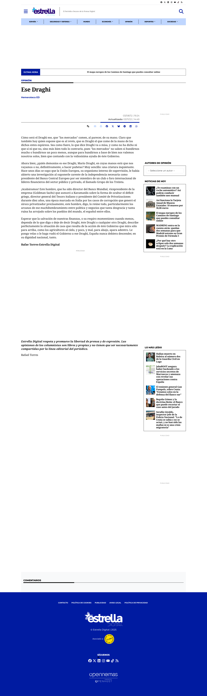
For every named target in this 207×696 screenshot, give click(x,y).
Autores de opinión (158, 163)
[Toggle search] (181, 11)
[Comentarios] (88, 126)
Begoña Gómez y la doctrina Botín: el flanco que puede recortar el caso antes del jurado (169, 403)
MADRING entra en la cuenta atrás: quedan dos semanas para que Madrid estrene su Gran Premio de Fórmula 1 (169, 230)
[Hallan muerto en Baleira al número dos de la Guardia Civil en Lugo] (150, 357)
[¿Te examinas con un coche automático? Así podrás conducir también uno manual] (150, 191)
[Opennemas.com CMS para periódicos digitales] (103, 677)
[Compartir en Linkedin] (130, 126)
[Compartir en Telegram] (125, 126)
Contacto (63, 603)
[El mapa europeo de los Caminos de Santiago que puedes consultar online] (150, 216)
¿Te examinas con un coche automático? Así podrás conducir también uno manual (168, 191)
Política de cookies (81, 603)
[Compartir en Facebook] (107, 126)
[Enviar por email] (95, 126)
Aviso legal (115, 603)
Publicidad (100, 603)
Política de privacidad (136, 603)
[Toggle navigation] (25, 11)
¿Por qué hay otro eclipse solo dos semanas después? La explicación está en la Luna (169, 244)
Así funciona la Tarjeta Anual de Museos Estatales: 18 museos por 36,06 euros (169, 204)
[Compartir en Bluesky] (119, 126)
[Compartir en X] (113, 126)
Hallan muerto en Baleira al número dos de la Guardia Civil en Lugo (168, 357)
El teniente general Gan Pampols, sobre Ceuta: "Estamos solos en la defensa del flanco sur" (169, 390)
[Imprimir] (101, 126)
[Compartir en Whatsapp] (136, 126)
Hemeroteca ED (30, 97)
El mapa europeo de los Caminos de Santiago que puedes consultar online (77, 72)
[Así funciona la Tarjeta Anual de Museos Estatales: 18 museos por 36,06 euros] (150, 203)
